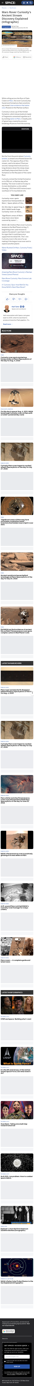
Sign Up (17, 1366)
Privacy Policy (19, 1373)
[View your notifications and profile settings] (27, 3)
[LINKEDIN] (21, 307)
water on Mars (15, 119)
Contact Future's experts (9, 1342)
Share (6, 57)
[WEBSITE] (23, 307)
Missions (4, 8)
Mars (11, 101)
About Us (5, 1338)
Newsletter (28, 57)
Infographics (6, 27)
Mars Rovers (13, 8)
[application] (17, 139)
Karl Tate (16, 26)
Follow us (18, 57)
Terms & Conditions (11, 1374)
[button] (31, 3)
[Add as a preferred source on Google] (8, 1331)
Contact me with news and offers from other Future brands (16, 1361)
